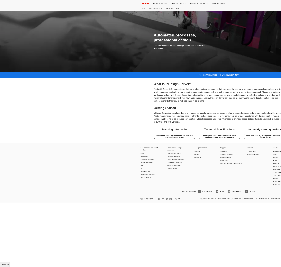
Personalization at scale (174, 154)
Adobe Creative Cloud (155, 9)
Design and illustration (147, 159)
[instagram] (163, 199)
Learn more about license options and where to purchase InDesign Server (174, 136)
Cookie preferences (248, 199)
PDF (141, 165)
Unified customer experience (175, 159)
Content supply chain (173, 156)
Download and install (226, 154)
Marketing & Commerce (198, 3)
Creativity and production (174, 162)
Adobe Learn (224, 160)
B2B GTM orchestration (174, 165)
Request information (253, 154)
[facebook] (159, 199)
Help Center (223, 151)
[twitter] (167, 199)
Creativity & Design (158, 3)
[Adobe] (145, 3)
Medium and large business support (230, 163)
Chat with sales (251, 151)
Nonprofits (197, 154)
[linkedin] (170, 199)
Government (197, 157)
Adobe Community (225, 157)
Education (197, 151)
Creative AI (143, 154)
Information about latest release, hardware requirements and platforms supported (219, 136)
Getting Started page (257, 119)
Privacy (229, 199)
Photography (144, 156)
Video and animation (146, 162)
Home (143, 9)
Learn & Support (218, 3)
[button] (147, 198)
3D (141, 168)
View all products (145, 177)
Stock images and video (147, 174)
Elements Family (145, 171)
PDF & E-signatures (177, 3)
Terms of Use (237, 199)
